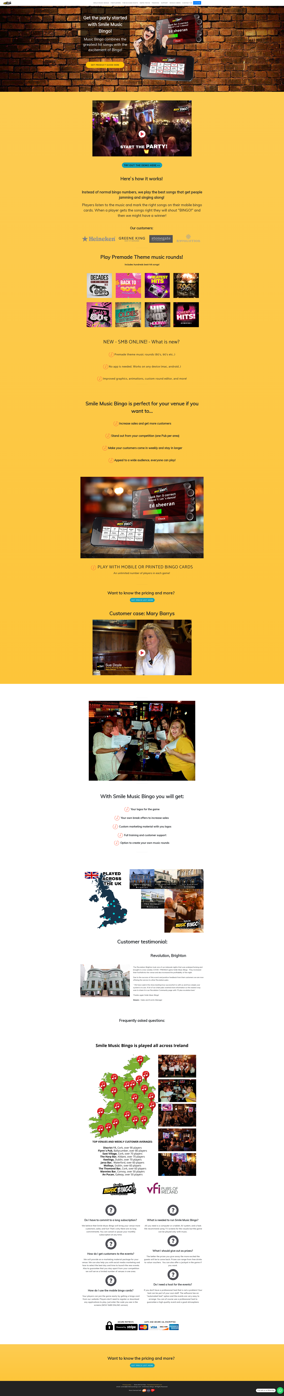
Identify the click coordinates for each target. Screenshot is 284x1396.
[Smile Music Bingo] (7, 3)
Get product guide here (105, 65)
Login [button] (197, 3)
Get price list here (142, 600)
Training (155, 3)
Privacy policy (127, 1384)
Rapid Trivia (145, 3)
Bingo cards (175, 3)
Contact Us (187, 3)
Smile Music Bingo (101, 3)
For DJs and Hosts (130, 3)
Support (164, 3)
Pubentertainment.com (154, 1384)
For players (116, 3)
